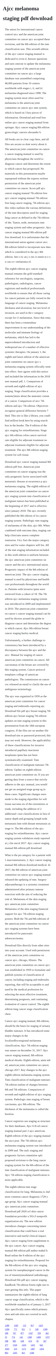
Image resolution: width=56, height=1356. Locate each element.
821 (23, 1353)
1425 (41, 1325)
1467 (33, 1349)
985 (14, 1341)
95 (37, 1341)
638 (22, 1341)
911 (23, 1329)
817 (32, 1325)
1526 (15, 1345)
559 (39, 1333)
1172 (24, 1349)
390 (6, 1333)
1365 (16, 1325)
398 (6, 1341)
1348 (32, 1353)
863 (6, 1353)
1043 (7, 1349)
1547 (31, 1333)
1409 (38, 1337)
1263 (15, 1353)
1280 (7, 1325)
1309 (45, 1329)
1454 (42, 1349)
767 (14, 1333)
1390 (7, 1329)
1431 (33, 1345)
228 (36, 1329)
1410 (24, 1345)
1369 (29, 1337)
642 (41, 1345)
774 (13, 1337)
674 (30, 1341)
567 (44, 1341)
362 (47, 1333)
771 (15, 1329)
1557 (47, 1337)
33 (6, 1337)
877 (22, 1333)
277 (6, 1345)
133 (24, 1325)
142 (21, 1337)
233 (15, 1349)
